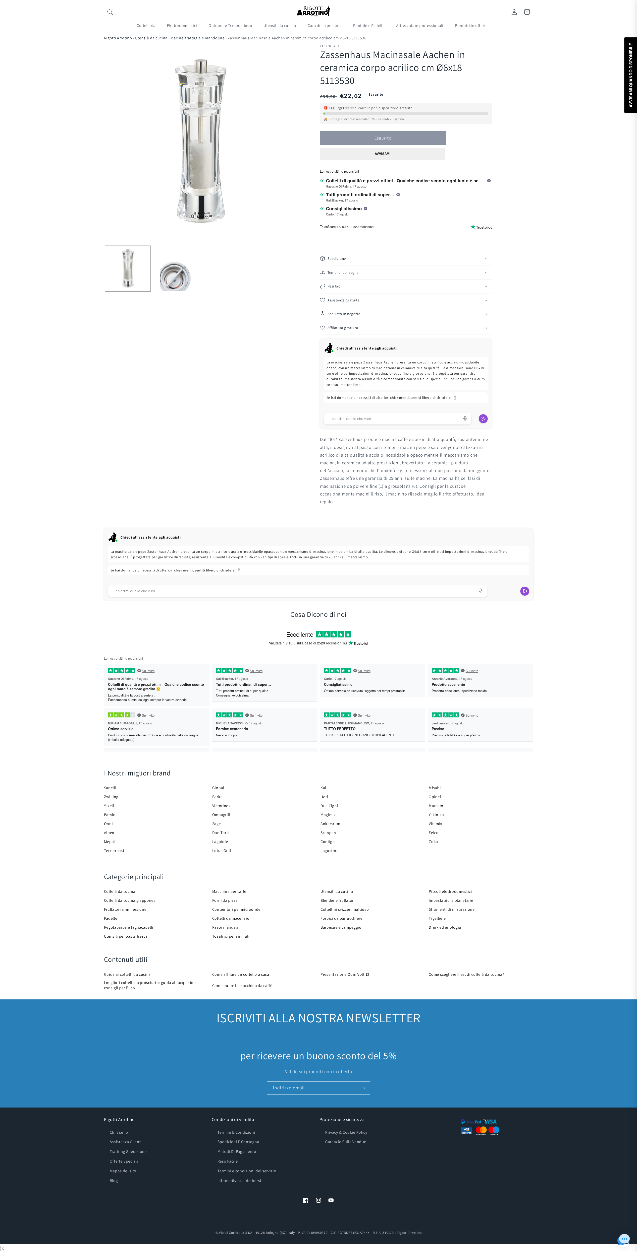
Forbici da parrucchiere (341, 918)
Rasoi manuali (225, 927)
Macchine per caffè (229, 891)
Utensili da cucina (151, 38)
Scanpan (328, 832)
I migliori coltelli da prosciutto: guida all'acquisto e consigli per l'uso (150, 985)
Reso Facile (227, 1161)
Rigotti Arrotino (118, 38)
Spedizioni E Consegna (238, 1141)
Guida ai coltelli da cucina (127, 974)
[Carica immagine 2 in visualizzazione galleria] (176, 268)
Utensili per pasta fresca (126, 936)
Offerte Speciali (124, 1161)
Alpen (109, 832)
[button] (110, 12)
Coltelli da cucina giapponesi (130, 900)
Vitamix (435, 823)
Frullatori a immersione (125, 909)
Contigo (327, 841)
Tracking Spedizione (128, 1151)
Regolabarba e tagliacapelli (129, 927)
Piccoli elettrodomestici (450, 891)
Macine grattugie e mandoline (197, 38)
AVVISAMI (382, 154)
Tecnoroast (114, 850)
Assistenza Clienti (126, 1141)
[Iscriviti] (363, 1088)
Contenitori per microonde (236, 909)
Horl (324, 796)
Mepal (109, 841)
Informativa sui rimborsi (239, 1180)
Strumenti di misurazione (452, 909)
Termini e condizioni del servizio (246, 1171)
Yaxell (109, 805)
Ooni (108, 823)
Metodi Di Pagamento (236, 1151)
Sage (216, 823)
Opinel (435, 796)
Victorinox (221, 805)
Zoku (433, 841)
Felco (433, 832)
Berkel (218, 796)
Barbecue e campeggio (341, 927)
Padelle (110, 918)
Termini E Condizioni (236, 1132)
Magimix (328, 814)
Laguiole (220, 841)
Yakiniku (436, 814)
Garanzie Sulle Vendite (345, 1141)
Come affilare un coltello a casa (240, 974)
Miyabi (435, 787)
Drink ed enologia (445, 927)
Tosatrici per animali (231, 936)
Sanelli (110, 787)
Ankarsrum (330, 823)
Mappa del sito (123, 1171)
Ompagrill (221, 814)
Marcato (436, 805)
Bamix (109, 814)
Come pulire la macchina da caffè (242, 985)
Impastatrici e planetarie (451, 900)
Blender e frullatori (337, 900)
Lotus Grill (221, 850)
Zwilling (111, 796)
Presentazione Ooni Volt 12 (345, 974)
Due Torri (220, 832)
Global (218, 787)
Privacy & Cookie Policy (346, 1132)
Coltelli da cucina (119, 891)
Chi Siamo (119, 1132)
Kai (323, 787)
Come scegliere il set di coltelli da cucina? (466, 974)
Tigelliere (437, 918)
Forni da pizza (225, 900)
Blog (114, 1180)
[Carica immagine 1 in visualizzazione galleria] (128, 268)
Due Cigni (329, 805)
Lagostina (329, 850)
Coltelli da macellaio (231, 918)
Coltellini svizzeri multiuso (344, 909)
